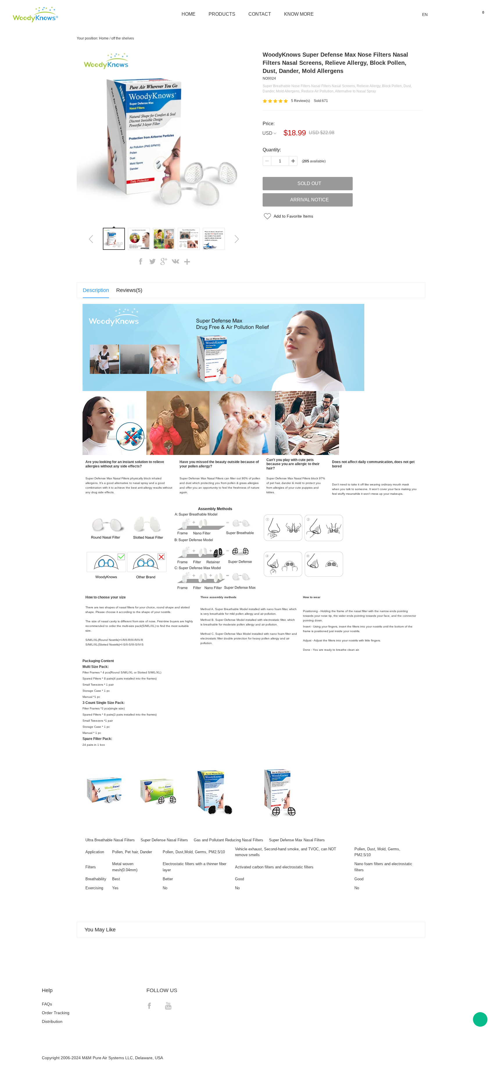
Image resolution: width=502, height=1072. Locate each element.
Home (104, 38)
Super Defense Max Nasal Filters (297, 840)
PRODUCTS (222, 14)
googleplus (164, 261)
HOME (189, 14)
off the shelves (122, 38)
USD (267, 133)
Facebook (149, 1006)
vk (175, 261)
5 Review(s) (300, 101)
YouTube (168, 1006)
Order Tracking (55, 1012)
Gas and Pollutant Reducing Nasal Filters (228, 840)
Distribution (52, 1021)
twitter (152, 261)
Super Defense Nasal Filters (164, 840)
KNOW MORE (299, 14)
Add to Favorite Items (293, 216)
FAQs (47, 1004)
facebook (140, 261)
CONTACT (259, 14)
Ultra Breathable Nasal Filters (110, 840)
